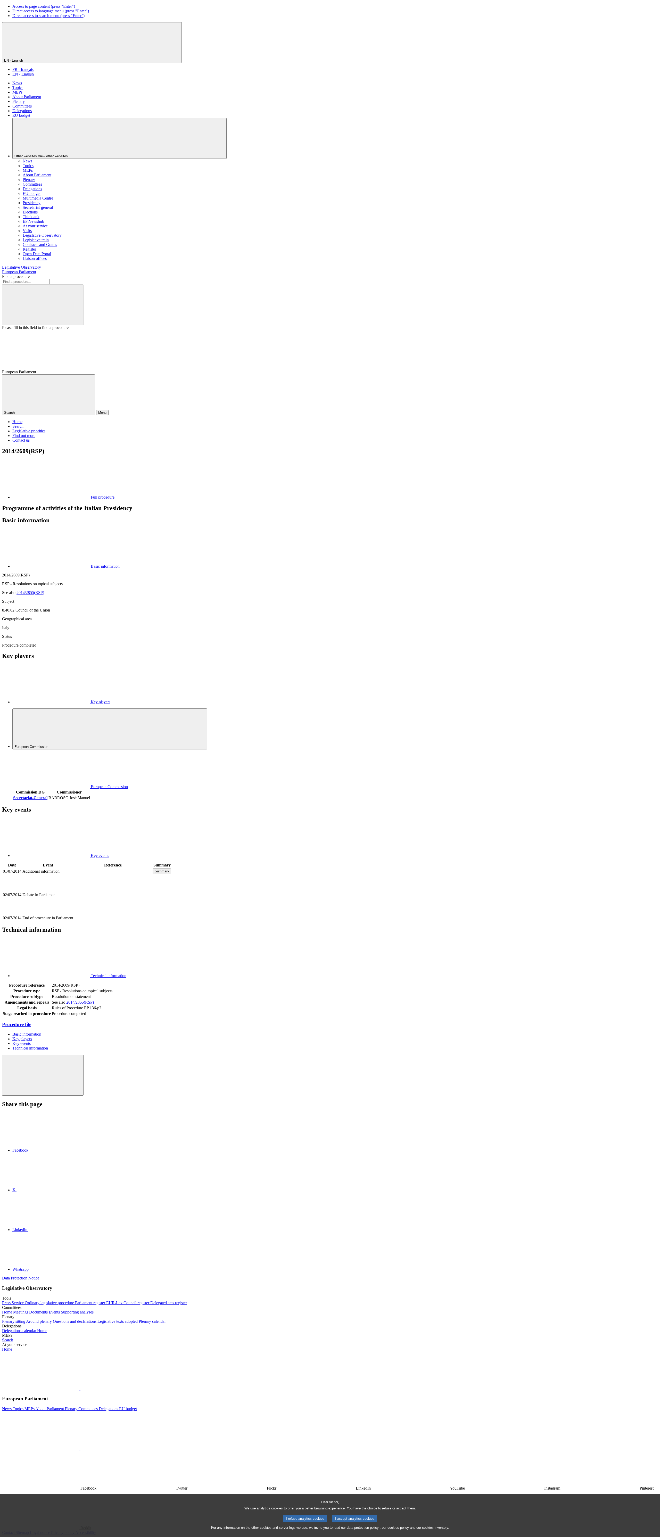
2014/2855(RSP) (30, 592)
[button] (80, 1389)
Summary (162, 871)
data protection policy (363, 1528)
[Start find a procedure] (43, 304)
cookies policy (398, 1528)
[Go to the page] (113, 912)
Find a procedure (16, 276)
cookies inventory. (435, 1528)
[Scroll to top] (43, 1075)
